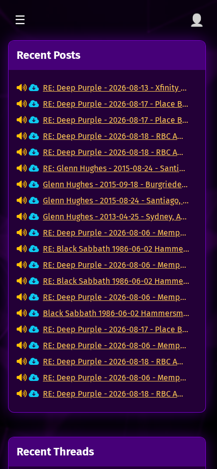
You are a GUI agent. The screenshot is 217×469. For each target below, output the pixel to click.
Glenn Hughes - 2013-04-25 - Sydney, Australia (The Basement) (116, 216)
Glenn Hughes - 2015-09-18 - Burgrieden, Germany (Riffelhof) (116, 184)
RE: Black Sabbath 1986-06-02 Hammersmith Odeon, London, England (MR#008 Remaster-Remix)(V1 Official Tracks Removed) (116, 249)
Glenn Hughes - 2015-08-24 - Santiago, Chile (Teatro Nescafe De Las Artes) (116, 200)
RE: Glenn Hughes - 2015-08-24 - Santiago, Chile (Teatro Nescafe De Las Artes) (116, 168)
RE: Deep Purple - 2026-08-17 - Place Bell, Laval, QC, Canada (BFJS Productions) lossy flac (116, 104)
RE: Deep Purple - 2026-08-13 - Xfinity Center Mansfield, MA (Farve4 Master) (116, 88)
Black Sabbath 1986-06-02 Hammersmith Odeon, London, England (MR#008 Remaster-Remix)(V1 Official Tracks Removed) (116, 313)
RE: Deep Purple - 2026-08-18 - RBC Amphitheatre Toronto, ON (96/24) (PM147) (116, 136)
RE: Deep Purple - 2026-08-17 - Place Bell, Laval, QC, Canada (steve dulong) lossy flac (116, 120)
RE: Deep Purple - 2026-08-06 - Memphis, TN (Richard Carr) (116, 233)
